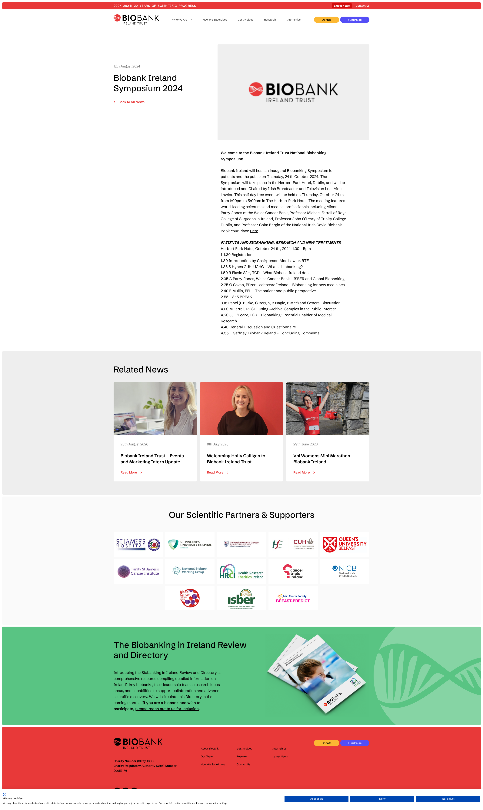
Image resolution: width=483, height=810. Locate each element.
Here (254, 230)
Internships (294, 19)
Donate (326, 19)
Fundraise (355, 19)
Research (270, 19)
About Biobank (210, 748)
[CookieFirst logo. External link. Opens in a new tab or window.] (4, 794)
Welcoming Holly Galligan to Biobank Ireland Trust (241, 431)
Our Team (207, 756)
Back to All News (131, 102)
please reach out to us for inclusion (167, 708)
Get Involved (245, 19)
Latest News (342, 5)
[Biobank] (136, 19)
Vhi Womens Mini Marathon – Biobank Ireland (327, 431)
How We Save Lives (215, 19)
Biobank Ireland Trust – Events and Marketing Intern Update (155, 431)
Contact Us (362, 5)
